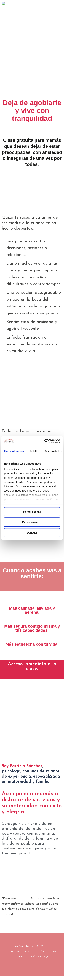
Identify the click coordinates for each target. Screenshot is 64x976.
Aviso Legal (41, 956)
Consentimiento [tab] (14, 450)
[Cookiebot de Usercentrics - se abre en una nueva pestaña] (45, 441)
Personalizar (30, 522)
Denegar (32, 532)
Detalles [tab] (34, 450)
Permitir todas (32, 511)
